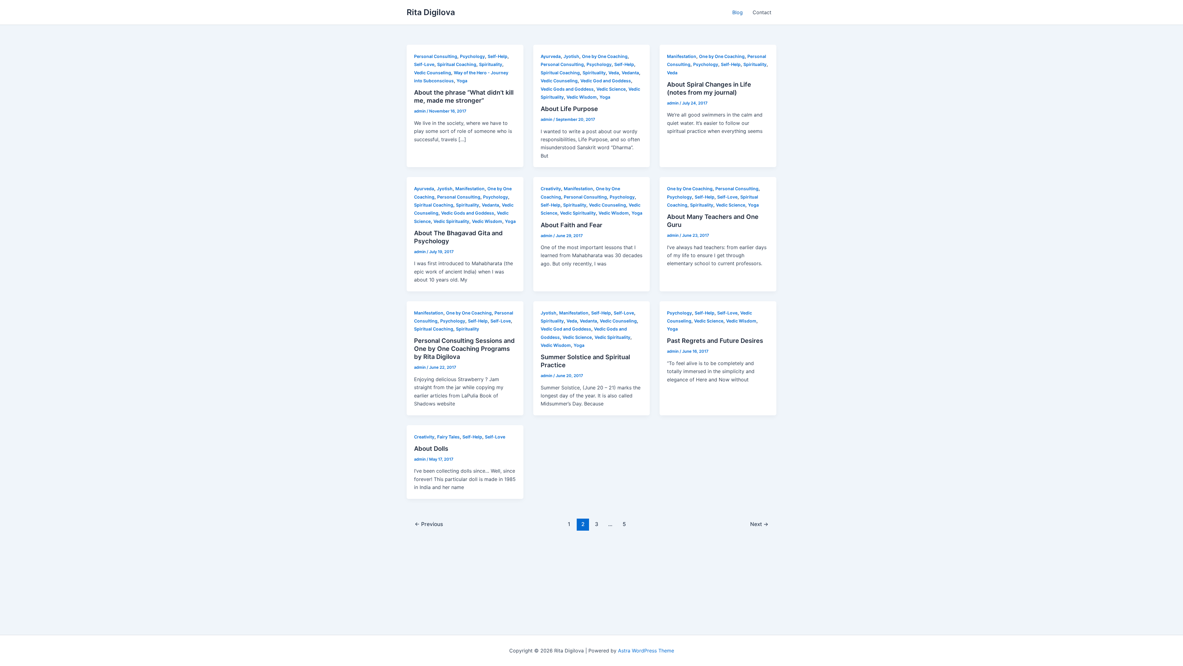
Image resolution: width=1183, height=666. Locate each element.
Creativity (551, 188)
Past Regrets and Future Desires (715, 340)
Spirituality (490, 64)
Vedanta (630, 72)
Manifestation (681, 56)
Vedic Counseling (432, 72)
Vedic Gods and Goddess (567, 89)
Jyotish (571, 56)
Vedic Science (611, 89)
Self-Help (497, 56)
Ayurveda (551, 56)
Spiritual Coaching (456, 64)
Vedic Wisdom (582, 97)
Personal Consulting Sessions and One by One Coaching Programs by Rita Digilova (464, 348)
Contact (762, 12)
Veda (613, 72)
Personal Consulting (435, 56)
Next (759, 524)
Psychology (472, 56)
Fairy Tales (448, 436)
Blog (737, 12)
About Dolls (431, 448)
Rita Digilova (431, 12)
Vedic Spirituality (451, 221)
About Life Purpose (569, 109)
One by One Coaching (605, 56)
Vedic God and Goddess (605, 80)
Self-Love (424, 64)
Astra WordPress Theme (646, 651)
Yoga (462, 80)
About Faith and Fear (571, 225)
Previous (429, 524)
